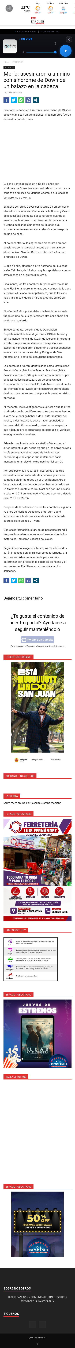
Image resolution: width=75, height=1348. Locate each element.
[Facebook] (32, 1324)
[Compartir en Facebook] (6, 100)
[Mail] (42, 1324)
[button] (6, 20)
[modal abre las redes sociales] (36, 100)
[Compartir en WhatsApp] (21, 100)
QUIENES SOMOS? (37, 1337)
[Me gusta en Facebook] (28, 100)
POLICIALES (18, 62)
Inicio (6, 62)
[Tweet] (14, 100)
